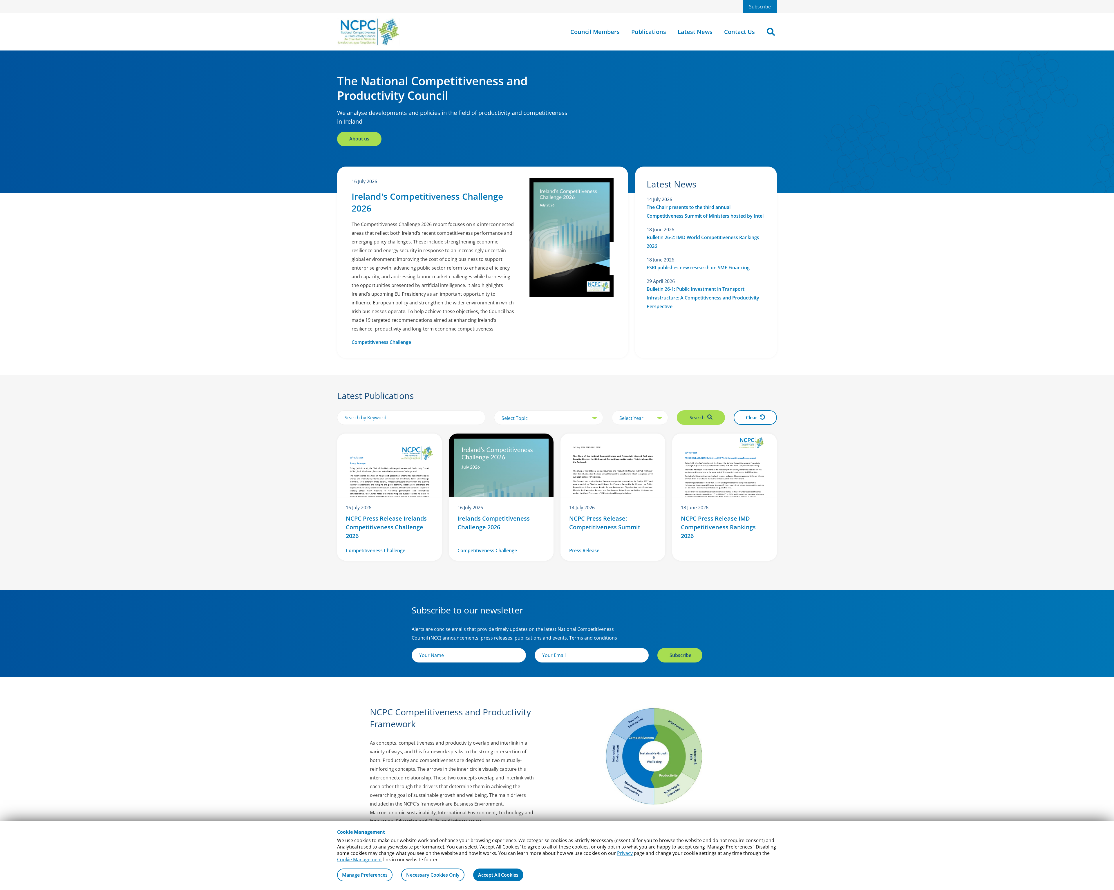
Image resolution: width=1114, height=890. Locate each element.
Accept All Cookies (498, 875)
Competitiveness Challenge (381, 342)
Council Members (595, 32)
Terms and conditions (593, 638)
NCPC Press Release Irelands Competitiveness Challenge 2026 (386, 527)
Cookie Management (359, 859)
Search (698, 417)
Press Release (584, 550)
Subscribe (760, 6)
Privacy (625, 853)
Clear (752, 417)
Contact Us (739, 32)
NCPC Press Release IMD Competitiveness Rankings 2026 (718, 527)
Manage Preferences (365, 875)
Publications (648, 32)
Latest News (695, 32)
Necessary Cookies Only (433, 875)
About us (359, 139)
